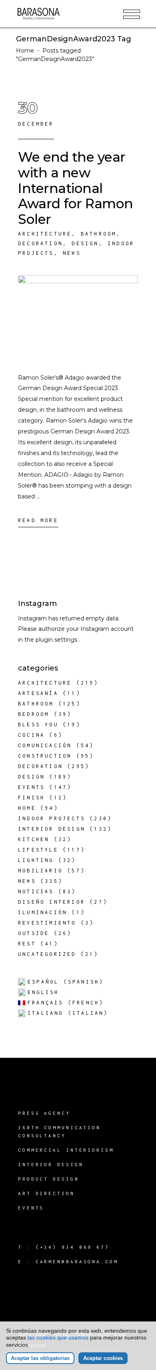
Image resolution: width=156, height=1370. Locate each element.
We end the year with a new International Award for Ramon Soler (75, 188)
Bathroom (99, 234)
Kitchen (33, 839)
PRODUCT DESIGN (48, 1178)
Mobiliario (40, 871)
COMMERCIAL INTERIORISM (66, 1150)
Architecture (45, 234)
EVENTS (31, 1207)
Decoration (40, 243)
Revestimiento (47, 923)
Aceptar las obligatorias (40, 1358)
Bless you (38, 725)
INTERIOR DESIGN (51, 1164)
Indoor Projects (51, 818)
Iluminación (42, 912)
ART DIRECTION (46, 1193)
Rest (27, 944)
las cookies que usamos (58, 1337)
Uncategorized (47, 954)
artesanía (38, 693)
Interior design (51, 829)
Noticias (36, 891)
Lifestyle (38, 850)
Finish (31, 798)
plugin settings (57, 639)
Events (31, 787)
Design (85, 243)
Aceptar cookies (103, 1358)
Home (25, 50)
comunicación (45, 745)
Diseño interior (51, 902)
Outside (33, 933)
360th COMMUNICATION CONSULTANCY (59, 1131)
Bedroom (33, 714)
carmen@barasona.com (77, 1261)
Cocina (31, 735)
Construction (45, 756)
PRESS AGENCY (44, 1113)
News (72, 253)
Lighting (36, 860)
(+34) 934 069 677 (73, 1247)
